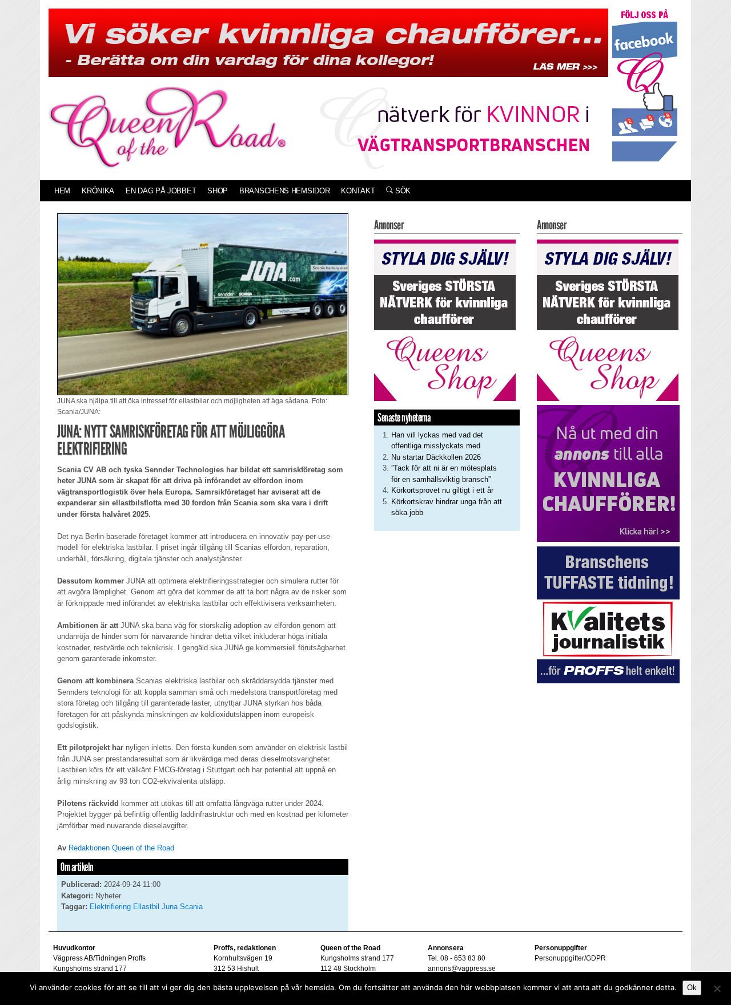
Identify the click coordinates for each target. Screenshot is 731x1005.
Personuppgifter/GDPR (570, 958)
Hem (62, 191)
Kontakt (358, 191)
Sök (402, 191)
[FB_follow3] (644, 84)
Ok (692, 987)
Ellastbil (146, 906)
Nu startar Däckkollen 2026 (436, 457)
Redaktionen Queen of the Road (121, 848)
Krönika (98, 191)
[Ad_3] (608, 473)
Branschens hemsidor (284, 191)
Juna (170, 906)
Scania (191, 906)
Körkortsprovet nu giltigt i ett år (442, 490)
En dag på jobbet (161, 191)
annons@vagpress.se (462, 968)
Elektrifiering (110, 906)
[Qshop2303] (445, 319)
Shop (217, 191)
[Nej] (716, 988)
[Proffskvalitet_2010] (608, 614)
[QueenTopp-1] (328, 42)
